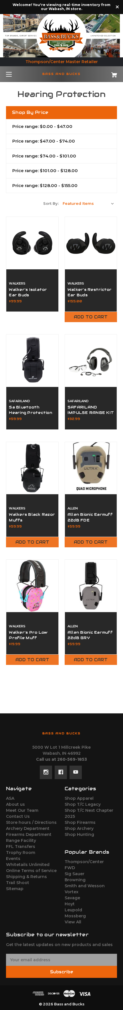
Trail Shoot (17, 882)
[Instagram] (46, 772)
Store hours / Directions (31, 822)
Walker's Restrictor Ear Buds (90, 292)
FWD (70, 867)
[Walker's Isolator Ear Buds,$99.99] (32, 243)
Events (13, 858)
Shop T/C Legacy (83, 804)
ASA (10, 798)
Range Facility (21, 840)
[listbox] (88, 203)
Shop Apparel (79, 798)
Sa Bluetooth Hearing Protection (30, 410)
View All (73, 922)
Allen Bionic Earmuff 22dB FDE (90, 517)
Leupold (73, 909)
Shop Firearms (80, 822)
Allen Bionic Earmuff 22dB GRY (90, 635)
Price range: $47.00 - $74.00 (43, 141)
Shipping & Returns (26, 876)
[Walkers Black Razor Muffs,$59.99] (32, 468)
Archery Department (27, 828)
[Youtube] (76, 772)
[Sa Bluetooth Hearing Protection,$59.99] (32, 360)
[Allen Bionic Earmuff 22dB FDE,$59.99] (91, 468)
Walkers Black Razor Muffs (32, 517)
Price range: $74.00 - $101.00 (44, 156)
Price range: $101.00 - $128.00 (45, 170)
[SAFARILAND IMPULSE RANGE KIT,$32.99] (91, 360)
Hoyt (70, 903)
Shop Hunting (79, 834)
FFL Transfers (20, 846)
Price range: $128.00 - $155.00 (45, 185)
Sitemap (14, 888)
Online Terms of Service (31, 870)
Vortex (71, 891)
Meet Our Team (22, 810)
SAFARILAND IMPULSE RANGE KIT (91, 410)
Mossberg (75, 915)
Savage (72, 897)
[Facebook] (61, 772)
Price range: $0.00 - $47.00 (42, 126)
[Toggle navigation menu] (14, 74)
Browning (75, 879)
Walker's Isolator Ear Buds (28, 292)
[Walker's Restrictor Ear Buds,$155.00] (91, 243)
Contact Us (18, 816)
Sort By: (51, 203)
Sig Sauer (74, 873)
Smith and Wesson (85, 885)
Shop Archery (79, 828)
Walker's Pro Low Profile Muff (28, 635)
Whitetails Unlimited (27, 864)
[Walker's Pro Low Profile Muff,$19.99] (32, 586)
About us (15, 804)
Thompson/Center (84, 861)
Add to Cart (91, 317)
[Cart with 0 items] (106, 72)
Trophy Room (20, 852)
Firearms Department (28, 834)
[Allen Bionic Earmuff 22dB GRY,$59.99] (91, 586)
